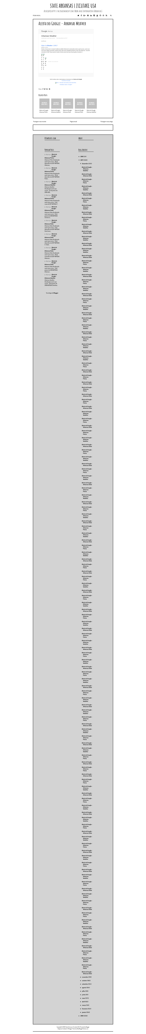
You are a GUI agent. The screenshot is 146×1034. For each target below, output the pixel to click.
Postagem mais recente (39, 121)
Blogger (56, 293)
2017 (81, 160)
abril (83, 1001)
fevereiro (85, 1009)
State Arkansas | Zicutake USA (73, 5)
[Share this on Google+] (47, 89)
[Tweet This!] (45, 89)
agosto (84, 987)
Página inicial (37, 15)
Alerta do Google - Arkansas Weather (62, 23)
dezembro (85, 163)
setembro (85, 984)
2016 (81, 1016)
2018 (81, 156)
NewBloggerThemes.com (82, 1028)
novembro (85, 977)
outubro (84, 980)
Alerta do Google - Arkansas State (67, 111)
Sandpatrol (65, 1028)
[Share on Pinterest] (49, 89)
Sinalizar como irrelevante (53, 61)
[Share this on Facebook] (43, 89)
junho (84, 994)
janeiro (84, 1012)
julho (83, 991)
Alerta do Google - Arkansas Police (44, 111)
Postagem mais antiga (107, 121)
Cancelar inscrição (66, 80)
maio (83, 998)
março (84, 1005)
